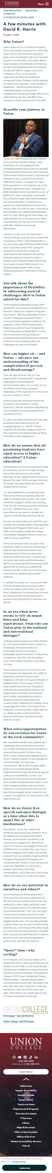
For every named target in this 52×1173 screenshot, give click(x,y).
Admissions (26, 1086)
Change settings (19, 1162)
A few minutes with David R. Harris (18, 17)
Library (26, 1123)
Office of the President (26, 1132)
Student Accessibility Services (26, 1141)
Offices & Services (26, 1136)
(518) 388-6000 (26, 1061)
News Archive (32, 10)
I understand (24, 1168)
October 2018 (9, 14)
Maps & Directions (26, 1127)
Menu (41, 4)
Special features (25, 1015)
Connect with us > (26, 1072)
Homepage (9, 1015)
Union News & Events (12, 10)
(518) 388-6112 (32, 1064)
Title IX (26, 1146)
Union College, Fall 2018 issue (18, 1021)
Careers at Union (26, 1104)
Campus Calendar (26, 1095)
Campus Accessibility (26, 1090)
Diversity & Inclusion (26, 1113)
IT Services (26, 1118)
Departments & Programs (26, 1109)
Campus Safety (26, 1099)
